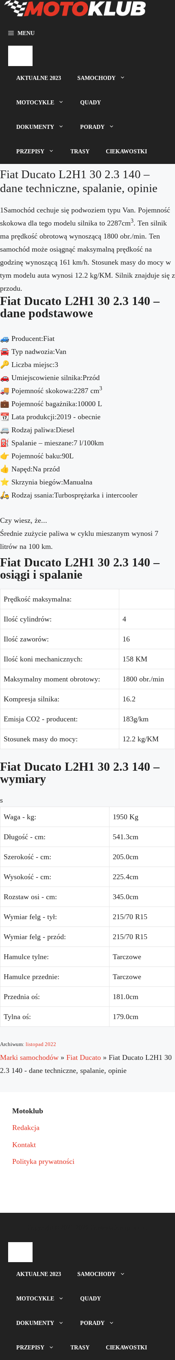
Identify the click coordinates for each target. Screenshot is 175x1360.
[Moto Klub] (75, 10)
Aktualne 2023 (38, 78)
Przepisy (30, 151)
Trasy (80, 151)
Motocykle (35, 103)
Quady (90, 103)
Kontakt (24, 1145)
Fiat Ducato (83, 1057)
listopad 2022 (41, 1044)
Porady (92, 127)
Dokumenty (35, 127)
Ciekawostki (126, 151)
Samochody (96, 78)
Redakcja (25, 1127)
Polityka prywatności (43, 1161)
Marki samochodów (29, 1057)
